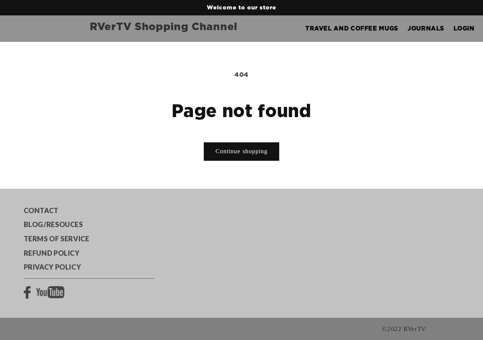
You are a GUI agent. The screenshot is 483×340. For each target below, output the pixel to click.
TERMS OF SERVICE (56, 239)
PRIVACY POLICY (52, 267)
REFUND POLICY (52, 253)
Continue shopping (241, 151)
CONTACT (41, 210)
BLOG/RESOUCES (53, 224)
